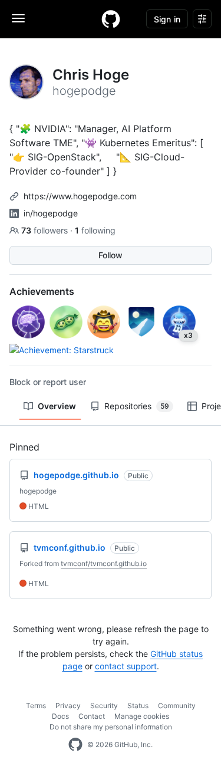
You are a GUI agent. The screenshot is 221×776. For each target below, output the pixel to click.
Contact (91, 716)
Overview (57, 406)
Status (138, 705)
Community (177, 705)
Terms (36, 705)
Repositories (136, 406)
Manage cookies (141, 716)
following (95, 230)
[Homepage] (110, 18)
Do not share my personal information (111, 726)
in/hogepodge (51, 213)
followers (45, 230)
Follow (110, 255)
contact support (126, 666)
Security (104, 705)
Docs (60, 716)
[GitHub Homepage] (75, 744)
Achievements (41, 291)
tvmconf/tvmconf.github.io (104, 563)
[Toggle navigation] (18, 18)
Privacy (68, 705)
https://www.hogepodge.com (80, 196)
